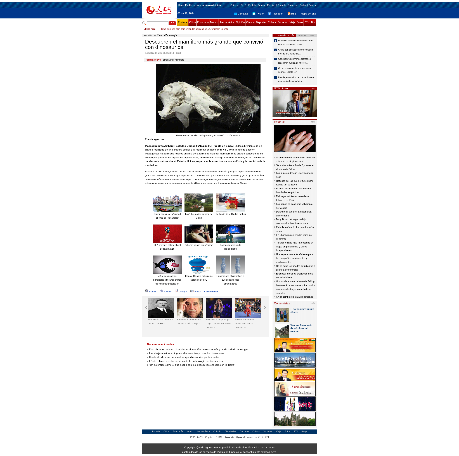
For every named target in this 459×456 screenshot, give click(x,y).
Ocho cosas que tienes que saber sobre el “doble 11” (294, 70)
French (261, 5)
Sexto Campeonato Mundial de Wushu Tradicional (244, 323)
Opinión (240, 22)
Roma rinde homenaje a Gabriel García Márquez (189, 321)
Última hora (149, 29)
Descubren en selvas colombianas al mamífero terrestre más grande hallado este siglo (198, 349)
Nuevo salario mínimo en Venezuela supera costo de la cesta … (296, 42)
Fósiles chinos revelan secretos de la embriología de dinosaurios (186, 361)
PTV (306, 22)
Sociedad (283, 22)
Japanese (293, 5)
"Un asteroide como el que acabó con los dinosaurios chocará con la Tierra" (192, 364)
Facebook (277, 13)
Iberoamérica (227, 22)
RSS (293, 13)
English (252, 5)
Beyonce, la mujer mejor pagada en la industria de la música (218, 323)
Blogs (304, 431)
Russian (271, 5)
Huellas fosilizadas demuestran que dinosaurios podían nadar (184, 357)
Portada (182, 22)
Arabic (303, 5)
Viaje (292, 22)
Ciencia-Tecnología (167, 35)
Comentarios (211, 291)
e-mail (198, 291)
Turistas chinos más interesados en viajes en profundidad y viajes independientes (294, 246)
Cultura (272, 22)
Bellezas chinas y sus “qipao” (199, 245)
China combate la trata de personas (294, 296)
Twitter (260, 13)
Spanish (282, 5)
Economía (203, 22)
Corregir (183, 291)
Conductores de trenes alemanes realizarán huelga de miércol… (294, 61)
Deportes (261, 22)
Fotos (300, 22)
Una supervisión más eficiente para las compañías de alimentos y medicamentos (294, 258)
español (148, 35)
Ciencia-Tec (230, 431)
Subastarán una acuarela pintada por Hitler (160, 321)
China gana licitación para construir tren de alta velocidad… (295, 52)
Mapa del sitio (308, 13)
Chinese (234, 5)
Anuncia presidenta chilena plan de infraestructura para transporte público (197, 29)
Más (313, 88)
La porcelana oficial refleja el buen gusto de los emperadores (230, 280)
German (312, 5)
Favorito (168, 291)
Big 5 (243, 5)
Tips (313, 22)
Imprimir (153, 291)
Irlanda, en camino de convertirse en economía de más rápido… (296, 79)
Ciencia (250, 22)
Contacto (243, 13)
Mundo (214, 22)
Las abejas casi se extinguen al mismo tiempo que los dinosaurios (186, 353)
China (192, 22)
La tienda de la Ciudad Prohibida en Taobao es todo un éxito (245, 214)
